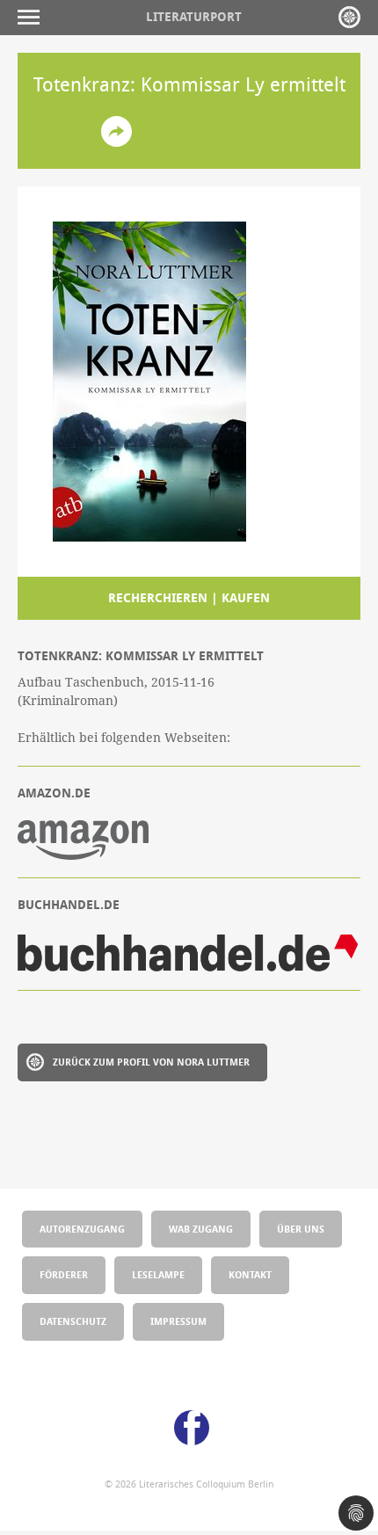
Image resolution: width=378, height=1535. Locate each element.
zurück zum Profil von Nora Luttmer (151, 1061)
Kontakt (250, 1274)
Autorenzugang (82, 1228)
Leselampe (158, 1274)
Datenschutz (73, 1321)
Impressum (178, 1321)
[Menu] (33, 17)
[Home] (349, 17)
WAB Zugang (201, 1228)
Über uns (300, 1228)
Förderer (64, 1274)
